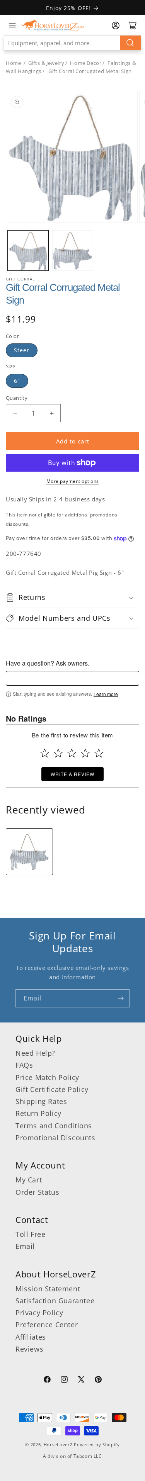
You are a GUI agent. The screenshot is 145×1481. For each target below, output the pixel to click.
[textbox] (72, 678)
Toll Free (30, 1234)
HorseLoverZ (58, 1444)
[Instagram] (64, 1380)
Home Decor (85, 62)
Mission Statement (47, 1288)
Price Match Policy (47, 1077)
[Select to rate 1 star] (45, 753)
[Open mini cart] (132, 25)
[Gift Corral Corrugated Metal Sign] (29, 851)
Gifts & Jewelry (46, 62)
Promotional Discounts (55, 1137)
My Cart (28, 1179)
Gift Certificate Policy (52, 1089)
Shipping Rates (41, 1101)
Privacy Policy (39, 1312)
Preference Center (46, 1324)
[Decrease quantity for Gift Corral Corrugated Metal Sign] (15, 413)
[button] (72, 597)
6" (17, 380)
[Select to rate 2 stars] (58, 753)
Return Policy (38, 1113)
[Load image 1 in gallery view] (28, 250)
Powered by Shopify (97, 1444)
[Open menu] (12, 25)
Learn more (106, 694)
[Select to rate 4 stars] (85, 753)
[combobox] (72, 43)
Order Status (37, 1192)
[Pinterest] (98, 1380)
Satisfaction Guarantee (54, 1300)
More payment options (72, 481)
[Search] (130, 43)
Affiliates (30, 1337)
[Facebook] (47, 1380)
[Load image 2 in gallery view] (72, 250)
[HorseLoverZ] (52, 25)
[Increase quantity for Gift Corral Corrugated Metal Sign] (51, 413)
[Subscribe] (120, 998)
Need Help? (35, 1053)
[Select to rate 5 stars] (99, 753)
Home (13, 62)
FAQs (24, 1065)
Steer (21, 350)
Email (25, 1246)
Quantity (16, 397)
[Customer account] (115, 25)
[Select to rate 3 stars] (72, 753)
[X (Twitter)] (81, 1380)
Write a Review (72, 774)
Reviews (29, 1349)
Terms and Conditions (53, 1125)
